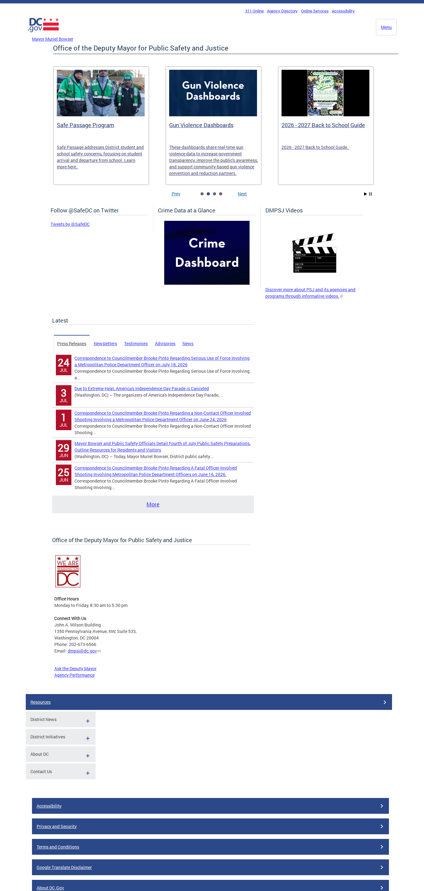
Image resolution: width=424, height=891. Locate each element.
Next (242, 194)
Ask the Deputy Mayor (75, 668)
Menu (386, 27)
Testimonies (136, 343)
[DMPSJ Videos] (314, 283)
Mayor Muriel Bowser (52, 39)
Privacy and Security (57, 826)
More (153, 504)
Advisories (165, 343)
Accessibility (343, 11)
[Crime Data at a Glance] (207, 283)
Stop (370, 194)
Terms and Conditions (58, 847)
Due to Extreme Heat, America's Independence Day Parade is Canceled (141, 388)
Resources (40, 702)
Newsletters (105, 343)
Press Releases (71, 343)
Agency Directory (282, 11)
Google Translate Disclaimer (64, 867)
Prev (176, 194)
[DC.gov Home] (43, 34)
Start (365, 194)
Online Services (315, 11)
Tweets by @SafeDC (70, 224)
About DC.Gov (50, 888)
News (188, 343)
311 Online (254, 11)
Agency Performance (74, 675)
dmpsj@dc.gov (82, 651)
